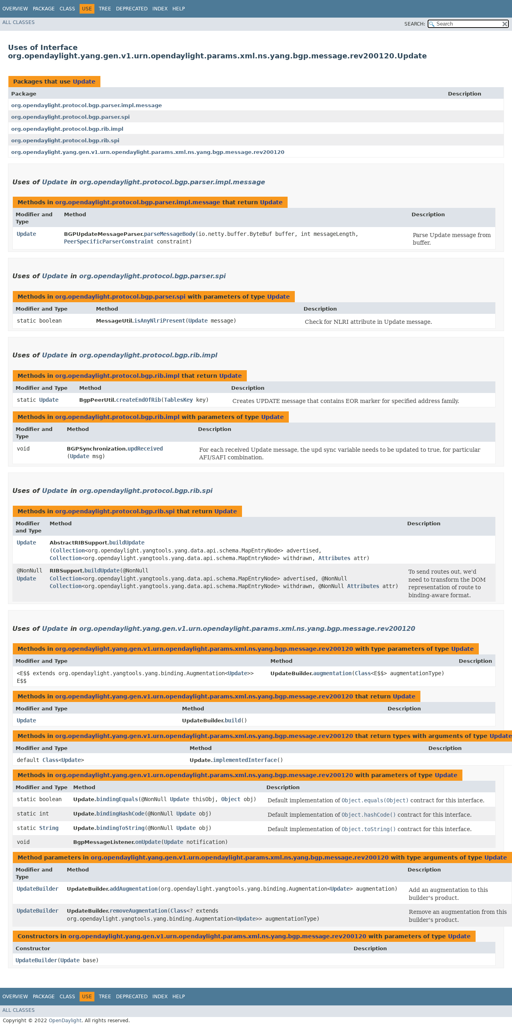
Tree (105, 9)
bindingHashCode (120, 813)
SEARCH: (414, 24)
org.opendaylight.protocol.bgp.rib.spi (65, 141)
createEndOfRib (138, 400)
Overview (15, 9)
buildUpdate (126, 542)
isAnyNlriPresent (159, 320)
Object (230, 799)
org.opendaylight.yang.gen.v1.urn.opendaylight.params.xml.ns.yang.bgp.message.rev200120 (147, 152)
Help (178, 9)
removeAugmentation (138, 910)
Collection (69, 550)
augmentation (332, 673)
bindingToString (120, 828)
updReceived (145, 448)
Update (84, 81)
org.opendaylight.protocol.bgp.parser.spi (70, 117)
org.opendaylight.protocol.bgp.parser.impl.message (86, 105)
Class (67, 9)
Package (44, 9)
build (233, 720)
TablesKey (178, 400)
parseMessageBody (169, 234)
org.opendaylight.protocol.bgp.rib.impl (67, 129)
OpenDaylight (65, 1020)
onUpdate (148, 842)
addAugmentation (134, 888)
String (48, 828)
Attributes (334, 558)
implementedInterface (245, 760)
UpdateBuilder (37, 888)
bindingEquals (117, 799)
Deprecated (132, 9)
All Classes (18, 22)
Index (160, 9)
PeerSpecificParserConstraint (109, 241)
